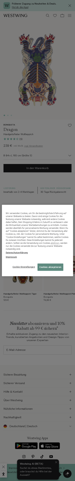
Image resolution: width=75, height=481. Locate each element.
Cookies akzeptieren (50, 267)
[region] (37, 240)
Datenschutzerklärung (17, 252)
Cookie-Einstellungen (24, 267)
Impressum (11, 257)
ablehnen (55, 243)
